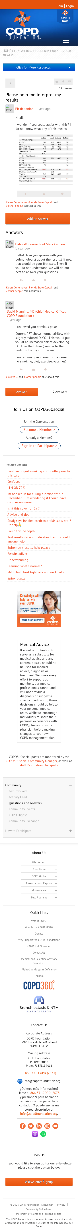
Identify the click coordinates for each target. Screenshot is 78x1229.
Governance (39, 890)
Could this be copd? (21, 531)
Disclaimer (47, 1204)
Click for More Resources (33, 67)
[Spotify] (43, 1134)
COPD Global (39, 876)
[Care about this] (56, 81)
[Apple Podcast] (35, 1134)
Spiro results (16, 578)
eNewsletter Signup (39, 1182)
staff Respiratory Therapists (39, 765)
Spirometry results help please (28, 547)
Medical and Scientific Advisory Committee (39, 961)
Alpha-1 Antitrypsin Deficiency (39, 969)
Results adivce (17, 554)
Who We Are (39, 862)
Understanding (17, 560)
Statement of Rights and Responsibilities (38, 1213)
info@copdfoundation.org (38, 1114)
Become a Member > (39, 429)
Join (60, 6)
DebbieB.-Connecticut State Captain (40, 244)
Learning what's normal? (24, 566)
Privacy (61, 1204)
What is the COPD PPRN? (39, 927)
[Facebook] (23, 1126)
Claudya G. (12, 377)
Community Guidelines (38, 1209)
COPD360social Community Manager (31, 761)
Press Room (39, 869)
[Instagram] (47, 1126)
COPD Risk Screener (39, 946)
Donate (65, 16)
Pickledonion (24, 109)
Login (70, 6)
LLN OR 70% (16, 488)
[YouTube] (55, 1126)
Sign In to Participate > (39, 445)
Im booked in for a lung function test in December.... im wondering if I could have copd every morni (36, 498)
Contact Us (39, 952)
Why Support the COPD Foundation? (39, 940)
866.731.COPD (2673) (45, 1093)
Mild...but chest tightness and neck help (35, 572)
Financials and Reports (39, 883)
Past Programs (39, 897)
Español (39, 976)
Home (7, 51)
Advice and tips (18, 514)
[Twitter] (31, 1126)
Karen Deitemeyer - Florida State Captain (29, 202)
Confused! (14, 481)
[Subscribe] (70, 81)
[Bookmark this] (63, 81)
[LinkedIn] (39, 1126)
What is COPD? (39, 921)
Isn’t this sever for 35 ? (23, 508)
